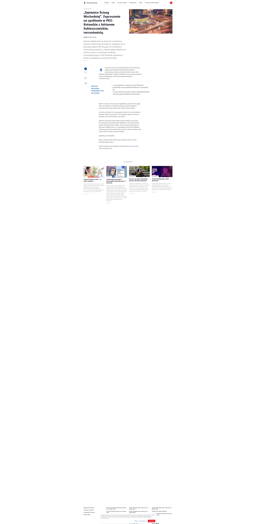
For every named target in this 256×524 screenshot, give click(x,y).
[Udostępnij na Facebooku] (86, 83)
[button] (171, 2)
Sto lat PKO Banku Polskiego (162, 514)
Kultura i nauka (122, 2)
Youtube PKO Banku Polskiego (159, 511)
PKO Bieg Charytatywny (152, 2)
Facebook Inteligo (116, 512)
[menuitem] (106, 3)
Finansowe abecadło (88, 510)
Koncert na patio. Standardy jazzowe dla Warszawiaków (138, 180)
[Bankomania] (91, 2)
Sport (140, 2)
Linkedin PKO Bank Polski (162, 508)
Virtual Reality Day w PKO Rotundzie (160, 180)
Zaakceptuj (151, 521)
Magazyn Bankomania (89, 507)
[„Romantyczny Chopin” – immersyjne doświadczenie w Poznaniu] (116, 172)
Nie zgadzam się (142, 521)
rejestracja (131, 146)
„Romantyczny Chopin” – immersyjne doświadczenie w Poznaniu (116, 181)
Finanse (106, 2)
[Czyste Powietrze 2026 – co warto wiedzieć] (94, 172)
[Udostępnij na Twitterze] (86, 78)
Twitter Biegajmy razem (138, 512)
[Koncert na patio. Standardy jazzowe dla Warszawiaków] (139, 171)
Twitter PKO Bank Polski (138, 508)
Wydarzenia (132, 2)
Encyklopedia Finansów (89, 512)
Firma (113, 2)
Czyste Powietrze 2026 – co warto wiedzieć (92, 180)
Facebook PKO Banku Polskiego (116, 508)
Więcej (136, 521)
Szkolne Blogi (87, 514)
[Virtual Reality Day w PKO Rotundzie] (162, 171)
